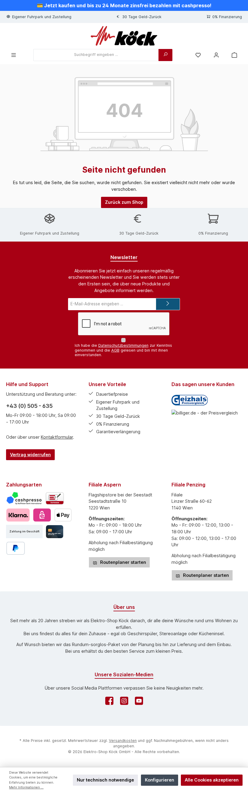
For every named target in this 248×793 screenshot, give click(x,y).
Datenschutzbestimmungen (123, 345)
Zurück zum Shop (124, 202)
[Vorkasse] (54, 498)
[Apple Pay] (63, 515)
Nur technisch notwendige (105, 779)
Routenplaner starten (122, 562)
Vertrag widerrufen (30, 454)
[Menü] (13, 55)
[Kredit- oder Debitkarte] (55, 531)
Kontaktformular (57, 437)
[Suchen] (165, 55)
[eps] (42, 515)
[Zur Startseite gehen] (124, 36)
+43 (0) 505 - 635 (29, 406)
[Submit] (168, 304)
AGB (115, 350)
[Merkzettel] (198, 55)
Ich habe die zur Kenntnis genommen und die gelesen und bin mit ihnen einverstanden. (123, 350)
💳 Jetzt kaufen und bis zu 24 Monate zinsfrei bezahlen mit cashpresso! (124, 5)
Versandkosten (123, 740)
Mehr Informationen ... (26, 787)
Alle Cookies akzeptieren (212, 779)
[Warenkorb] (234, 55)
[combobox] (96, 55)
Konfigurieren (159, 779)
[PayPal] (15, 548)
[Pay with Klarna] (18, 515)
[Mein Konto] (216, 55)
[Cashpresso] (24, 498)
